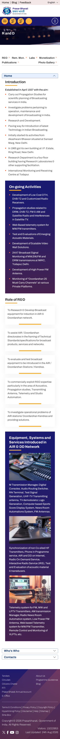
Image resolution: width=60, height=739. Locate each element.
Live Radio (5, 21)
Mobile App (29, 21)
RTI (3, 688)
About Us (40, 676)
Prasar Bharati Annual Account (16, 692)
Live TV (13, 21)
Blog (14, 2)
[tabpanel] (30, 360)
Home (5, 2)
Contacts (10, 657)
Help (36, 711)
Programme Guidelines (47, 680)
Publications (9, 62)
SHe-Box (6, 715)
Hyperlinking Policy (11, 711)
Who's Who (11, 650)
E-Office (6, 696)
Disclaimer (27, 711)
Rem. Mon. (18, 57)
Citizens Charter (9, 684)
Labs (32, 57)
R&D (5, 57)
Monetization (47, 57)
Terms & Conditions (11, 707)
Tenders (6, 676)
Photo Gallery (46, 62)
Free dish (21, 21)
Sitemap (44, 711)
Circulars (6, 680)
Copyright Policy (46, 707)
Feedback (25, 2)
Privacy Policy (29, 707)
